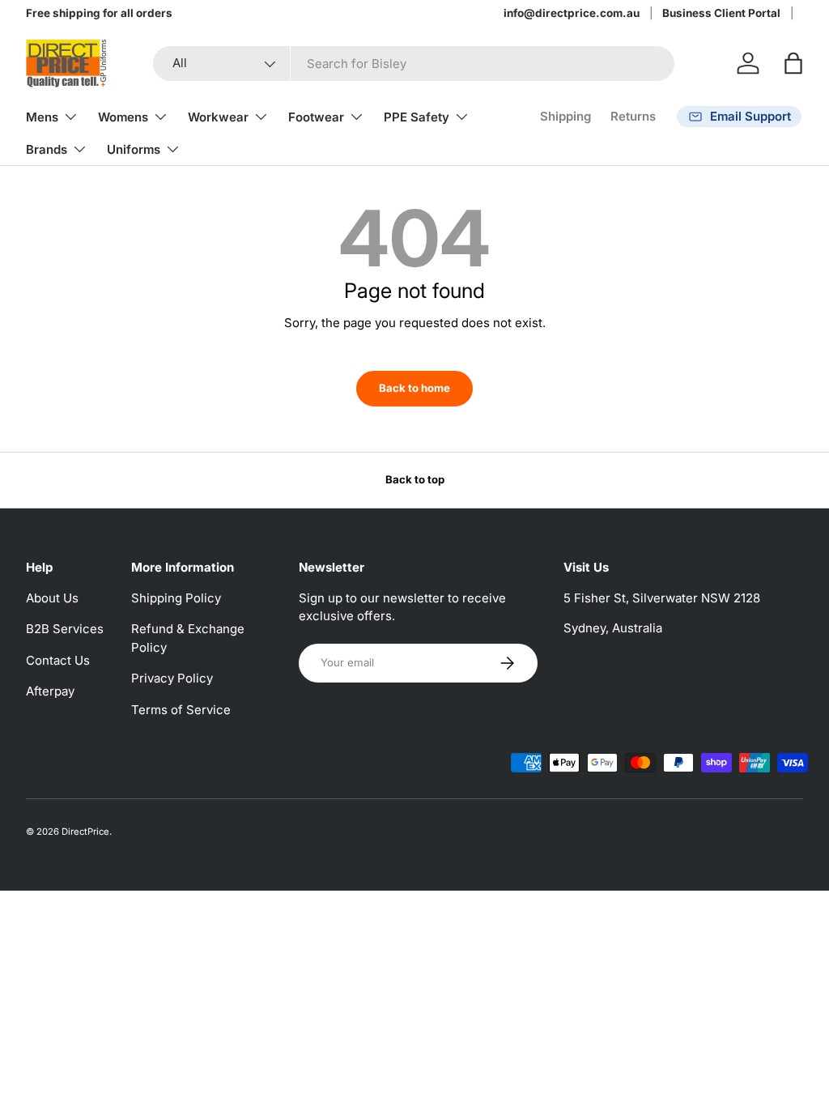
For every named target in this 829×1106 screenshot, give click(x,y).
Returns (633, 116)
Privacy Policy (172, 678)
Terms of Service (181, 709)
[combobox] (413, 63)
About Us (52, 598)
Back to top (414, 479)
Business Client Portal (721, 12)
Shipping (565, 116)
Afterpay (50, 691)
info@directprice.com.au (572, 12)
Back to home (414, 387)
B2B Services (65, 628)
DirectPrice (85, 831)
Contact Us (58, 660)
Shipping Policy (176, 598)
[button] (793, 63)
